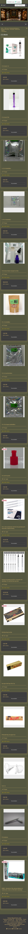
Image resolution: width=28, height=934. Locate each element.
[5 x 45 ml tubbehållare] (14, 204)
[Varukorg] (25, 24)
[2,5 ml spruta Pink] (14, 102)
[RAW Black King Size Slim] (14, 617)
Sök (26, 5)
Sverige (3, 5)
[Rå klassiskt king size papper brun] (14, 720)
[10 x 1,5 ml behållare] (14, 307)
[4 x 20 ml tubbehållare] (14, 153)
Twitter (14, 928)
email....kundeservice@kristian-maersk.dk (16, 921)
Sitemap (15, 927)
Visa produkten (14, 81)
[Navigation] (2, 24)
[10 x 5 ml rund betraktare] (14, 358)
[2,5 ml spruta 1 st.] (14, 51)
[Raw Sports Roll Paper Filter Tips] (14, 668)
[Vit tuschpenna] (14, 822)
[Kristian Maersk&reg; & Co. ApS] (14, 14)
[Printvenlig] (26, 28)
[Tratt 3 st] (14, 771)
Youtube (20, 928)
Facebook (9, 928)
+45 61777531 (11, 920)
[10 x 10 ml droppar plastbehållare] (14, 409)
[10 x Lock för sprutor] (14, 460)
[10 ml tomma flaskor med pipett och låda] (14, 256)
